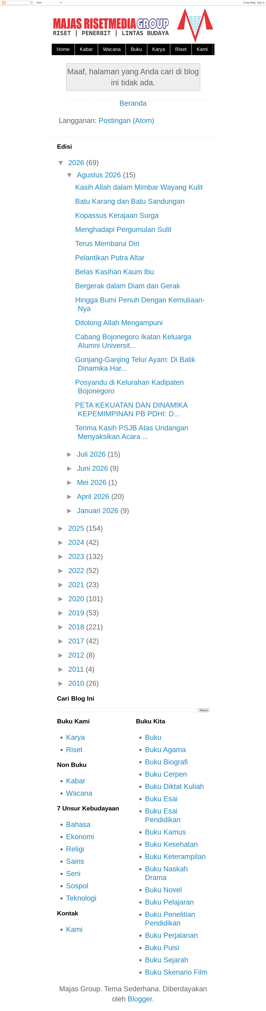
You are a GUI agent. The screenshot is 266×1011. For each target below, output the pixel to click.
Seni (73, 873)
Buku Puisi (162, 948)
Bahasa (78, 824)
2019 (77, 613)
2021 (77, 585)
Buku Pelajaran (169, 902)
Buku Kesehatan (171, 844)
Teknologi (81, 898)
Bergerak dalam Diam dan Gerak (127, 286)
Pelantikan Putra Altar (109, 258)
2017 (77, 641)
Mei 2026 (92, 482)
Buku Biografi (166, 762)
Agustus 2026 (100, 175)
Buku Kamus (165, 832)
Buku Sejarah (166, 960)
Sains (75, 861)
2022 (77, 571)
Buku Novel (163, 890)
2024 (77, 542)
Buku (136, 49)
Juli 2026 (92, 454)
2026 (77, 163)
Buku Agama (165, 750)
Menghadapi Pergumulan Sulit (123, 229)
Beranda (133, 103)
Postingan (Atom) (126, 120)
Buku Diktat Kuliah (174, 786)
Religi (75, 849)
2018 (77, 627)
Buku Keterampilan (175, 857)
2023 (77, 556)
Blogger (140, 999)
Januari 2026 (98, 511)
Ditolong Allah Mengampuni (119, 323)
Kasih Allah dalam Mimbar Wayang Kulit (139, 187)
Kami (202, 49)
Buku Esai (161, 799)
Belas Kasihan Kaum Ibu (114, 272)
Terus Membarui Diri (107, 244)
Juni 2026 (93, 468)
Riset (181, 49)
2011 (77, 669)
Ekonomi (80, 837)
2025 (77, 528)
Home (63, 49)
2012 (77, 655)
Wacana (112, 49)
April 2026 (94, 496)
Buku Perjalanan (171, 935)
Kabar (86, 49)
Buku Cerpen (166, 774)
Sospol (77, 886)
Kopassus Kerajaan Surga (117, 215)
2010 (77, 683)
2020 (77, 599)
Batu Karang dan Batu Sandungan (130, 201)
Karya (158, 49)
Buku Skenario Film (176, 972)
